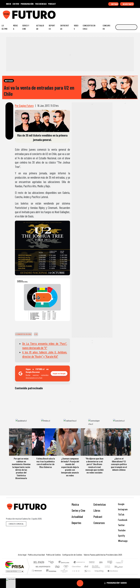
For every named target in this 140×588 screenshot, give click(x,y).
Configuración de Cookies (72, 554)
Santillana (65, 562)
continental (86, 566)
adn (109, 562)
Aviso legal (22, 554)
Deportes (52, 27)
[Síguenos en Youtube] (128, 13)
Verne (102, 566)
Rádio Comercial (123, 574)
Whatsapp (122, 540)
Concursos (106, 27)
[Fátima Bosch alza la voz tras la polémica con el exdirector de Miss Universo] (45, 442)
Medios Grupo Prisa (14, 571)
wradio (65, 566)
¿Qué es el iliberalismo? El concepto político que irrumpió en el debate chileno (119, 464)
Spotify (121, 535)
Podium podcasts (37, 570)
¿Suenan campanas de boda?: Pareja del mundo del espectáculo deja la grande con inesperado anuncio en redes (70, 467)
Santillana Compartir (79, 562)
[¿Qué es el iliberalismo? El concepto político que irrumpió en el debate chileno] (118, 442)
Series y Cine (25, 27)
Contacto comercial (16, 524)
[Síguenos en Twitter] (124, 13)
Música (15, 27)
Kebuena (120, 566)
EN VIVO (16, 3)
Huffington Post (42, 566)
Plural (63, 574)
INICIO (8, 3)
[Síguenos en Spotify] (133, 13)
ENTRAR (114, 4)
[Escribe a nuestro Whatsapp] (137, 13)
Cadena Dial (110, 566)
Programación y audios (116, 583)
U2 (36, 334)
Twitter (121, 525)
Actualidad (40, 27)
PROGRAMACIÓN (27, 3)
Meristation (111, 574)
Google (120, 504)
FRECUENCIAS (41, 3)
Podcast (98, 516)
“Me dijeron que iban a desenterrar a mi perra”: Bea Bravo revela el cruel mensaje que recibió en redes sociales (94, 465)
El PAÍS (39, 562)
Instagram (122, 509)
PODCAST (52, 3)
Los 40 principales (52, 562)
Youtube (121, 530)
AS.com (100, 562)
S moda (86, 574)
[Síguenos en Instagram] (111, 13)
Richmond (37, 574)
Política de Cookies (53, 554)
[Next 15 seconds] (86, 583)
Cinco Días (76, 566)
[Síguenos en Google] (107, 13)
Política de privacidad (36, 554)
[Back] (67, 583)
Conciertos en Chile (89, 27)
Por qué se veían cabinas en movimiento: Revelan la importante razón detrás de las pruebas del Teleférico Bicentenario (21, 468)
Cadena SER (92, 562)
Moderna (50, 574)
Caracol (119, 562)
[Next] (93, 583)
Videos (76, 27)
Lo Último (4, 27)
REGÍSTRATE (127, 4)
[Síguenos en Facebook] (120, 13)
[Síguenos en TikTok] (116, 13)
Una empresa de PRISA (14, 565)
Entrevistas (64, 27)
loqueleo (98, 574)
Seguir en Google (59, 373)
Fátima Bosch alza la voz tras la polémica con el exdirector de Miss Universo (45, 462)
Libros (97, 510)
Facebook (122, 519)
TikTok (120, 514)
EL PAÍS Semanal (94, 566)
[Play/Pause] (80, 583)
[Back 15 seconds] (73, 583)
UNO (57, 566)
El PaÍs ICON (75, 574)
